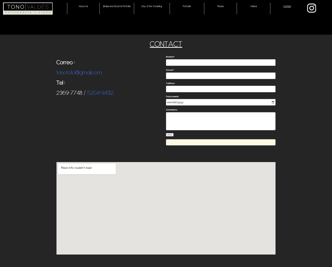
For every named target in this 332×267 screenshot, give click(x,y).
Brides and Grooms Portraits (116, 6)
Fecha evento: (172, 97)
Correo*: (170, 70)
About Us (83, 6)
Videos (253, 6)
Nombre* (170, 57)
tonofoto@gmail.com (79, 72)
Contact (287, 6)
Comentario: (172, 110)
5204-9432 (101, 93)
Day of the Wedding (152, 6)
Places (220, 6)
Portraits (187, 6)
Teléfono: (170, 83)
